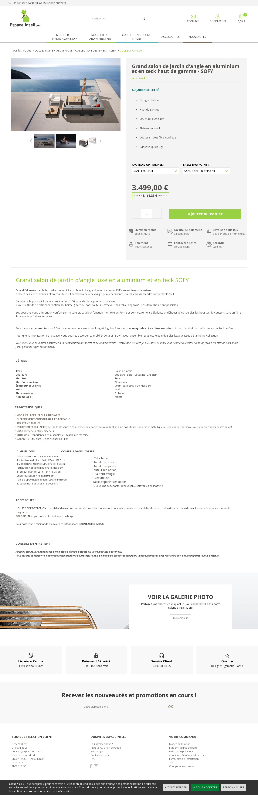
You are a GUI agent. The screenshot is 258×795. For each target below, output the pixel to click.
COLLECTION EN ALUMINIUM (53, 50)
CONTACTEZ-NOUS (92, 524)
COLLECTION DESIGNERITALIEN (137, 36)
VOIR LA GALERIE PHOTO (180, 597)
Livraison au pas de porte (183, 747)
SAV (171, 762)
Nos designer (98, 751)
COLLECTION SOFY (132, 50)
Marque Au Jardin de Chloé (106, 747)
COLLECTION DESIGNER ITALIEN (95, 50)
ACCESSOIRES (170, 36)
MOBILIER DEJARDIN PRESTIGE (100, 36)
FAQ (93, 758)
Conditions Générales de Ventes (187, 755)
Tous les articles (21, 50)
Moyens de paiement (181, 751)
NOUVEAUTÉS (197, 36)
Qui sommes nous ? (102, 744)
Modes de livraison (179, 744)
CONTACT (193, 21)
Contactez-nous (100, 755)
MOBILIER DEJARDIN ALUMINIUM (64, 36)
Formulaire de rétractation (184, 758)
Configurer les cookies (181, 766)
